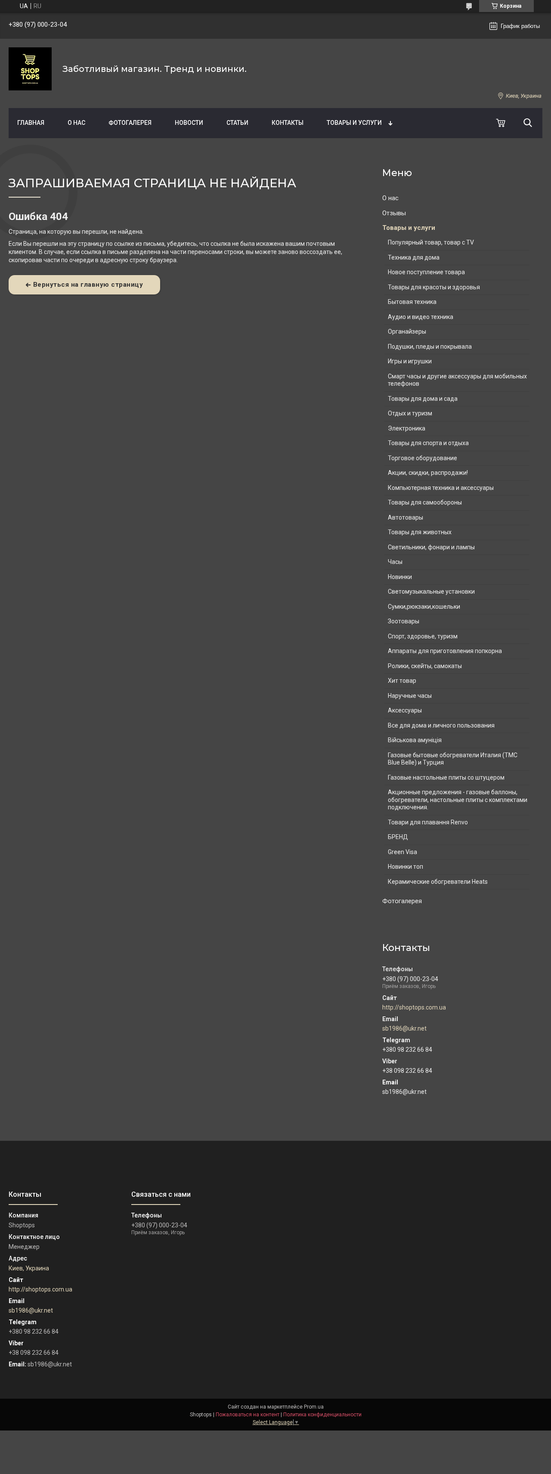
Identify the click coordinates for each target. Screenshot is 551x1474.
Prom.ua (314, 1407)
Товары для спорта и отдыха (428, 443)
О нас (76, 122)
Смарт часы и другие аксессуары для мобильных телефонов (457, 380)
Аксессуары (405, 710)
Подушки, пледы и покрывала (430, 346)
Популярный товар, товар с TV (431, 242)
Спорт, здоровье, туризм (423, 636)
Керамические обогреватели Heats (438, 881)
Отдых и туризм (410, 413)
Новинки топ (405, 866)
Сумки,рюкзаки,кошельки (424, 606)
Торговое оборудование (422, 458)
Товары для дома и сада (423, 398)
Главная (30, 122)
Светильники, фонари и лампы (431, 547)
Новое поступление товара (426, 272)
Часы (395, 561)
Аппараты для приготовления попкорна (445, 650)
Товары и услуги (354, 122)
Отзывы (394, 213)
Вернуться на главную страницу (88, 284)
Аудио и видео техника (420, 316)
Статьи (237, 122)
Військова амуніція (415, 740)
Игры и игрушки (410, 361)
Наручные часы (410, 695)
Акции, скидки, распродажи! (428, 472)
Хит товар (402, 680)
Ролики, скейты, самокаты (425, 666)
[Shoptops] (30, 68)
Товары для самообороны (425, 502)
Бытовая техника (412, 301)
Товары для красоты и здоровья (434, 287)
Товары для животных (420, 532)
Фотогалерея (130, 122)
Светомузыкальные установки (431, 591)
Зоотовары (403, 621)
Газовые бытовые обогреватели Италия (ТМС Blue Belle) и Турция (452, 759)
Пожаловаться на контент (247, 1415)
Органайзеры (407, 331)
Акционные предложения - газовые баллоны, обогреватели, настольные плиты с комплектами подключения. (457, 800)
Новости (189, 122)
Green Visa (402, 851)
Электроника (406, 428)
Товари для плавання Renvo (428, 822)
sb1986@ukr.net (404, 1028)
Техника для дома (414, 257)
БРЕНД (398, 836)
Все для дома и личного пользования (441, 725)
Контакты (287, 122)
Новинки (400, 576)
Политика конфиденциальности (322, 1415)
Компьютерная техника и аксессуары (441, 487)
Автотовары (405, 517)
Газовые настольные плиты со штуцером (446, 777)
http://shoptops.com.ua (414, 1007)
